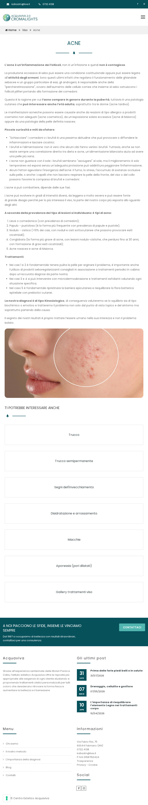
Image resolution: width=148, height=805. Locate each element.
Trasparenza (85, 761)
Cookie (93, 765)
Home (12, 30)
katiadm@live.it (21, 4)
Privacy (81, 765)
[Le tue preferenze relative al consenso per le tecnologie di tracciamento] (6, 798)
